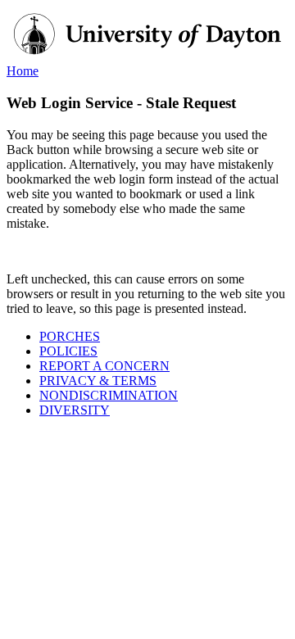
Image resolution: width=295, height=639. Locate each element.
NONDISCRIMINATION (108, 395)
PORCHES (69, 336)
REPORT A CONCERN (104, 366)
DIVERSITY (74, 410)
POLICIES (68, 351)
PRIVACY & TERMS (98, 380)
